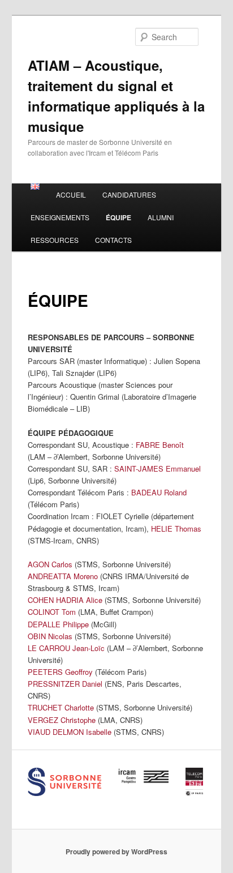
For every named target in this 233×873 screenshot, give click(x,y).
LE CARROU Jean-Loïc (66, 648)
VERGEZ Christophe (62, 719)
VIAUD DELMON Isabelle (69, 731)
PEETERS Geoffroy (60, 671)
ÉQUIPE (118, 217)
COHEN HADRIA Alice (65, 599)
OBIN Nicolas (50, 636)
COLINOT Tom (52, 611)
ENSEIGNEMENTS (60, 217)
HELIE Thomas (176, 528)
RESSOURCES (55, 240)
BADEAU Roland (160, 492)
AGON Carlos (50, 564)
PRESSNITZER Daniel (65, 683)
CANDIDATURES (129, 194)
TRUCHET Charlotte (61, 707)
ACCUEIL (71, 194)
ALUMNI (161, 217)
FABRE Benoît (161, 444)
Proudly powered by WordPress (116, 851)
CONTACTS (113, 240)
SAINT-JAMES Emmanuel (157, 468)
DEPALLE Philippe (58, 624)
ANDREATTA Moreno (63, 576)
